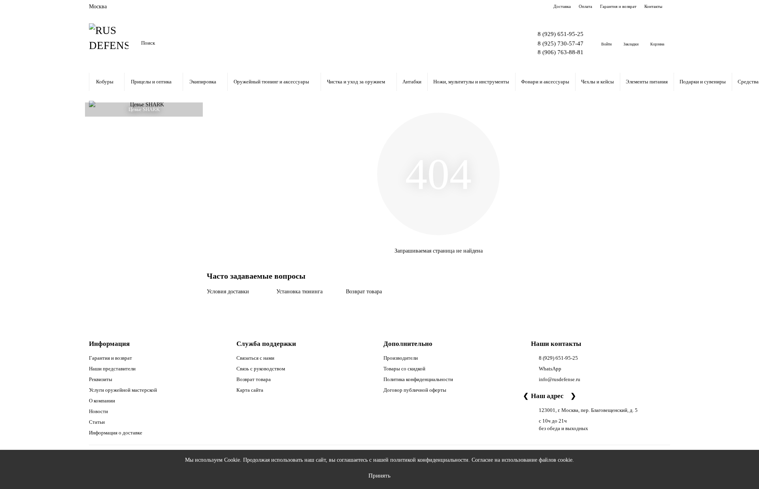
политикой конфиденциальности (429, 460)
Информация (109, 343)
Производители (400, 358)
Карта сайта (249, 390)
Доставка (562, 6)
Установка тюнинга (299, 292)
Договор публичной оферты (414, 390)
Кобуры (104, 82)
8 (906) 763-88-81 (560, 52)
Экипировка (202, 82)
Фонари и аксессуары (545, 82)
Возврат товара (364, 292)
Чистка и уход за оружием (356, 82)
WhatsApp (550, 369)
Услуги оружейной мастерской (123, 390)
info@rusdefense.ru (559, 379)
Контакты (653, 6)
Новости (98, 411)
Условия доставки (228, 292)
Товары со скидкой (404, 369)
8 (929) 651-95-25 (560, 33)
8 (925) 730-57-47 (560, 43)
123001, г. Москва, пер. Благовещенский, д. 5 (588, 410)
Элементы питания (647, 82)
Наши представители (112, 369)
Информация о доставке (115, 433)
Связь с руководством (260, 369)
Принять (379, 475)
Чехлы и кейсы (597, 82)
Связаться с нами (255, 358)
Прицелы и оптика (151, 82)
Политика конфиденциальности (418, 379)
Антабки (411, 82)
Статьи (97, 422)
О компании (102, 401)
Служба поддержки (266, 343)
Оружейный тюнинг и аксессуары (271, 82)
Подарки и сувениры (703, 82)
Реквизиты (100, 379)
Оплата (585, 6)
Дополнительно (407, 343)
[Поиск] (498, 43)
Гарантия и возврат (618, 6)
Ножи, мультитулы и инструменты (471, 82)
